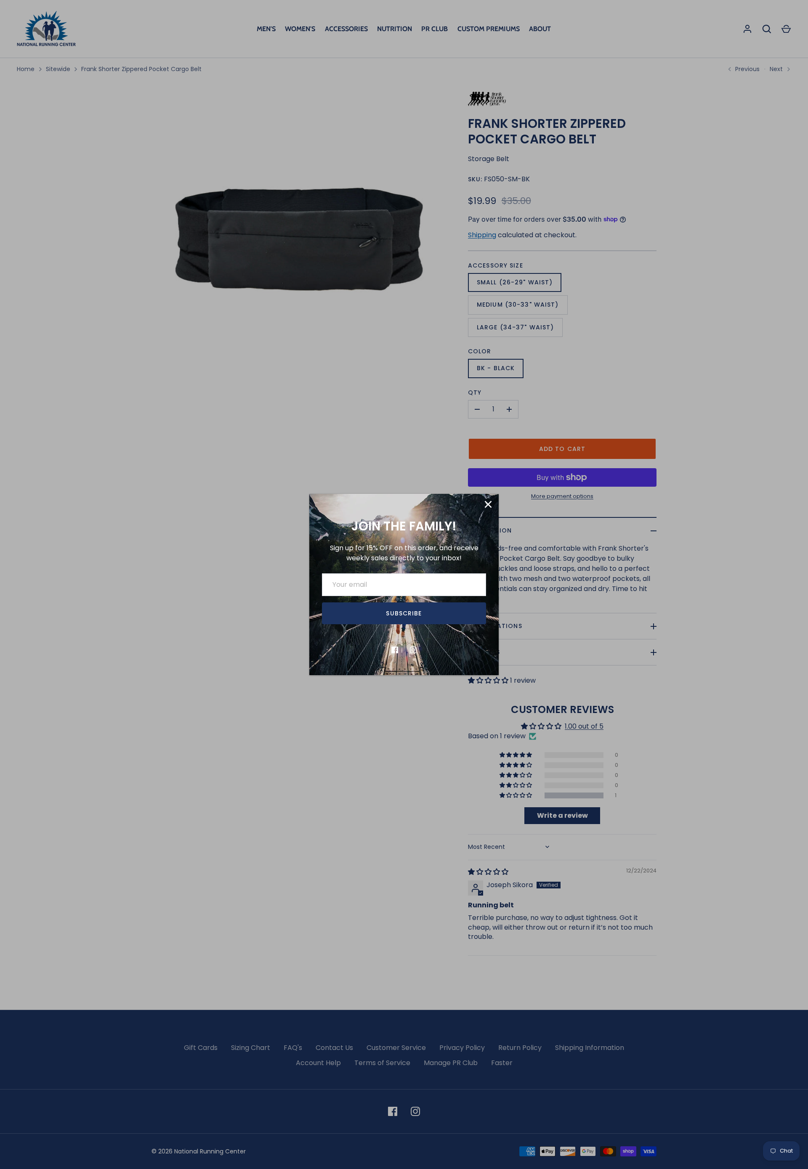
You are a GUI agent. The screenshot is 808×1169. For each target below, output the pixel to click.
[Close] (488, 504)
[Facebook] (394, 650)
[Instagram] (413, 650)
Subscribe (404, 613)
